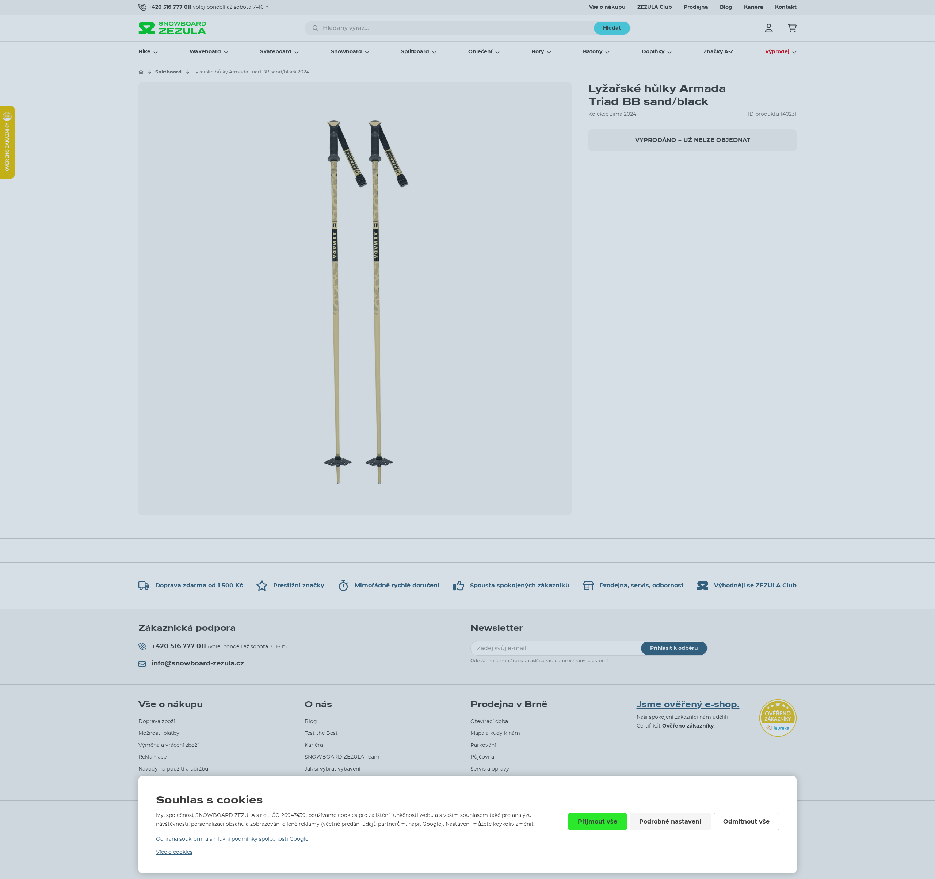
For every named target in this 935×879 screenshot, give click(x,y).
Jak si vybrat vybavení (332, 769)
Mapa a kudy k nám (495, 733)
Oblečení (480, 51)
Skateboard (275, 51)
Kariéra (753, 7)
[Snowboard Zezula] (172, 28)
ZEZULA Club (654, 7)
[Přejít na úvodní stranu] (141, 72)
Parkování (483, 745)
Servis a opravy (489, 769)
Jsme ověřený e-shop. (688, 704)
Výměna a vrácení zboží (168, 745)
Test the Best (321, 733)
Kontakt (786, 7)
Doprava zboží (156, 721)
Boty (537, 51)
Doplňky (653, 51)
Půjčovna (482, 757)
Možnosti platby (158, 733)
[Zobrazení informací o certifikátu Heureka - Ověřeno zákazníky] (7, 177)
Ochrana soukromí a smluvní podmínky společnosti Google (232, 839)
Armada (702, 88)
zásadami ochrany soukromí (576, 661)
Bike (144, 51)
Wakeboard (205, 51)
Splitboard (415, 51)
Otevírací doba (489, 721)
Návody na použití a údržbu (173, 769)
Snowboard (346, 51)
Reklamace (152, 757)
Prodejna (696, 7)
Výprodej (777, 51)
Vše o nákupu (607, 7)
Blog (726, 7)
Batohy (592, 51)
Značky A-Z (718, 51)
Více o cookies (174, 852)
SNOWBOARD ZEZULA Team (342, 757)
